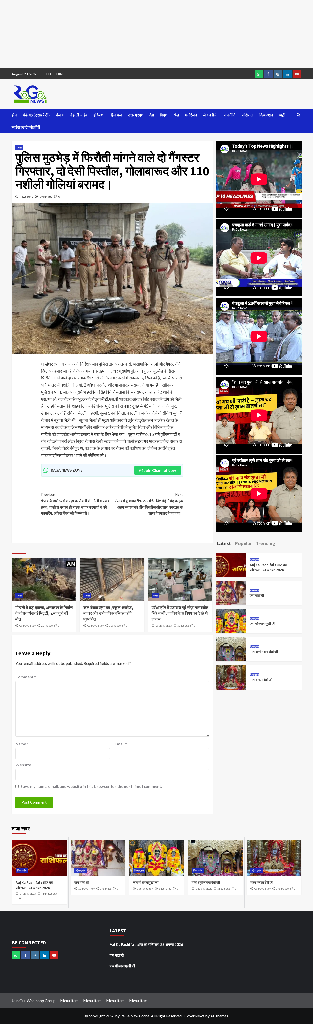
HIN (59, 74)
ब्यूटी (282, 114)
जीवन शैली (210, 114)
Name (22, 743)
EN (48, 74)
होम (14, 114)
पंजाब (60, 114)
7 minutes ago (49, 893)
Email (121, 743)
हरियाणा (99, 114)
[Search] (298, 115)
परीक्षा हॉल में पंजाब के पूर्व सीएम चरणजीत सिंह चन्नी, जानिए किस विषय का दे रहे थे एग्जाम (180, 613)
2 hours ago (165, 888)
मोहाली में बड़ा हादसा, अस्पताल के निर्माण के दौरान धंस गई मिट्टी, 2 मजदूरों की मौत (44, 613)
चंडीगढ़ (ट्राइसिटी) (36, 114)
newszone (26, 196)
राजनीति (229, 114)
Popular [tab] (243, 543)
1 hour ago (105, 888)
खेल (176, 114)
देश (151, 114)
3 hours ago (223, 888)
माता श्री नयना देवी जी (264, 651)
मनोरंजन (191, 114)
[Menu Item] (268, 74)
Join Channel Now (160, 470)
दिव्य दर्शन (266, 114)
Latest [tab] (223, 543)
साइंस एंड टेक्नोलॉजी (26, 127)
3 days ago (115, 625)
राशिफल (247, 114)
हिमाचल (116, 114)
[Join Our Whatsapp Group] (259, 74)
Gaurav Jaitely (27, 625)
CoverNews (194, 1015)
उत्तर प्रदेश (135, 114)
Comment (25, 676)
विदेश (163, 114)
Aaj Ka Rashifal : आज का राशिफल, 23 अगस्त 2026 (146, 944)
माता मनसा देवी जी (261, 680)
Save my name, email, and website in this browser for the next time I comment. (91, 786)
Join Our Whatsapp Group (34, 1000)
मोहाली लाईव (78, 114)
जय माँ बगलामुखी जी (262, 623)
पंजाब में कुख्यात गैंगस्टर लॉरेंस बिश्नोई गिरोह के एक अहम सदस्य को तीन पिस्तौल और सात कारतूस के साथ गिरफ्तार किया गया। (149, 504)
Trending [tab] (265, 543)
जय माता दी (257, 595)
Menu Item (69, 1000)
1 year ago (45, 196)
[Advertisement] (146, 34)
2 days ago (47, 625)
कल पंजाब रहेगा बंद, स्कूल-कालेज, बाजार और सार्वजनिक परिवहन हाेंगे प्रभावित (108, 613)
